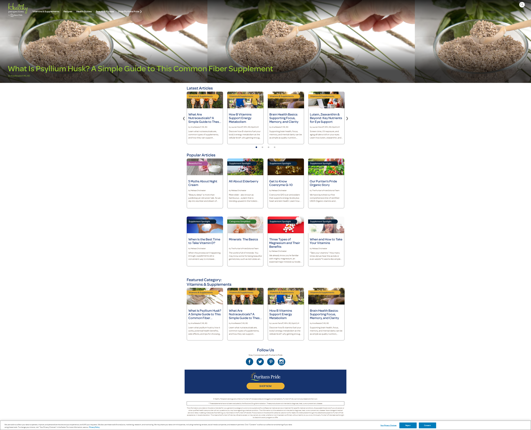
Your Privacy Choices (388, 425)
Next (347, 117)
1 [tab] (256, 146)
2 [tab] (262, 146)
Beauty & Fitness (105, 11)
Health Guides (84, 11)
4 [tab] (274, 146)
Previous (184, 117)
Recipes (67, 11)
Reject (408, 425)
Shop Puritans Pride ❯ (130, 11)
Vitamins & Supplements (45, 11)
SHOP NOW (265, 385)
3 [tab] (268, 146)
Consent (427, 425)
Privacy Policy (94, 427)
